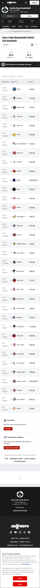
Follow (29, 16)
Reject (20, 584)
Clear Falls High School (20, 500)
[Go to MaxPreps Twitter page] (24, 532)
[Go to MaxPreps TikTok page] (11, 532)
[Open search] (26, 2)
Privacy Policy (24, 542)
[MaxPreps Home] (11, 2)
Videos (20, 26)
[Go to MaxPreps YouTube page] (15, 532)
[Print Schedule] (32, 44)
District (31, 57)
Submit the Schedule (11, 448)
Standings (34, 26)
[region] (20, 568)
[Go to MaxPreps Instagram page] (20, 532)
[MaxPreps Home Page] (9, 31)
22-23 (5, 45)
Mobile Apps (24, 538)
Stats (26, 26)
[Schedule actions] (36, 44)
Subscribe (13, 542)
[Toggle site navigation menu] (2, 2)
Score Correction (29, 458)
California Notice (26, 545)
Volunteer (8, 429)
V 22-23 (9, 16)
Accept (20, 578)
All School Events (20, 461)
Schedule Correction (16, 458)
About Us (14, 538)
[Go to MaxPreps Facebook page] (29, 532)
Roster (13, 26)
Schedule (6, 26)
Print (6, 458)
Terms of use (12, 545)
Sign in (34, 3)
